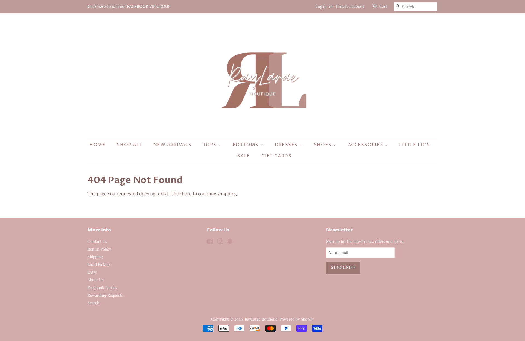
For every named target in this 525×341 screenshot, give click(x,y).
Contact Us (97, 241)
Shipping (95, 256)
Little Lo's (414, 145)
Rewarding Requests (105, 295)
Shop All (129, 145)
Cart (383, 6)
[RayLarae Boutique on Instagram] (220, 242)
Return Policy (99, 249)
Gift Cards (276, 156)
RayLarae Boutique (261, 319)
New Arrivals (172, 145)
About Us (95, 279)
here (187, 193)
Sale (243, 156)
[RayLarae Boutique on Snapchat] (230, 242)
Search (93, 302)
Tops (210, 145)
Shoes (323, 145)
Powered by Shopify (296, 319)
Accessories (366, 145)
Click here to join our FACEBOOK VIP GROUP (129, 6)
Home (97, 145)
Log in (321, 6)
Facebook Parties (102, 287)
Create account (350, 6)
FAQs (92, 272)
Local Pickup (99, 264)
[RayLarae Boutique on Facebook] (210, 242)
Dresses (287, 145)
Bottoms (246, 145)
